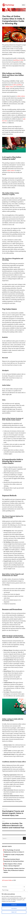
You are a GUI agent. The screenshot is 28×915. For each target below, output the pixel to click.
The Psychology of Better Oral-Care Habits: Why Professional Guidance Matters (14, 870)
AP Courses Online (7, 880)
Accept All (14, 904)
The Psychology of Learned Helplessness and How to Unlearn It (14, 851)
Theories (4, 886)
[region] (14, 903)
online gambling (17, 84)
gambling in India (18, 60)
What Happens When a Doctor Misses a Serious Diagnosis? (13, 864)
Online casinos (9, 86)
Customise (14, 908)
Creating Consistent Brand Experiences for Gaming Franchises (14, 860)
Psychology (5, 890)
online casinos (21, 96)
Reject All (14, 912)
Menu (23, 4)
